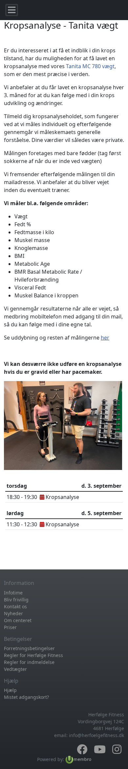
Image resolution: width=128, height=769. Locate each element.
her (105, 337)
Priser (10, 627)
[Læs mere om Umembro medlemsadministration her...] (78, 759)
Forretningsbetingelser (29, 648)
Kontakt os (15, 606)
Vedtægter (15, 669)
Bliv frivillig (16, 599)
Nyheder (13, 613)
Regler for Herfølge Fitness (33, 655)
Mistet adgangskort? (26, 697)
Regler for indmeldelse (29, 662)
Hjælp (10, 690)
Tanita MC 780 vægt (90, 66)
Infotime (13, 593)
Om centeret (18, 620)
